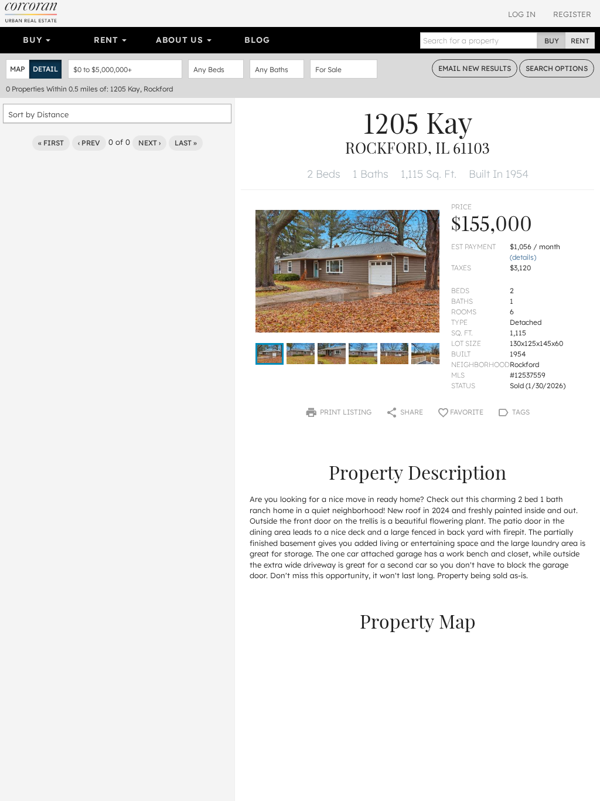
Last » (186, 142)
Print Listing (344, 412)
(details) (523, 257)
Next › (149, 142)
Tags (520, 412)
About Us (181, 40)
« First (51, 142)
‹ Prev (89, 142)
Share (410, 412)
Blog (257, 40)
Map (17, 69)
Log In (522, 14)
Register (572, 14)
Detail (45, 69)
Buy (34, 40)
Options (557, 68)
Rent (107, 40)
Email (474, 68)
